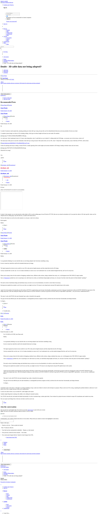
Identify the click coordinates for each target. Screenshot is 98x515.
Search (7, 39)
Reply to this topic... (5, 422)
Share (2, 81)
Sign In (8, 19)
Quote (4, 161)
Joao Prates (5, 78)
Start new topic (6, 99)
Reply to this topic (7, 97)
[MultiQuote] (4, 160)
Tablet (4, 443)
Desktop (5, 442)
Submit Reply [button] (7, 449)
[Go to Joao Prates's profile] (4, 75)
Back (7, 493)
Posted (6, 110)
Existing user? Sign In (8, 5)
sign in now (30, 409)
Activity (5, 36)
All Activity (9, 37)
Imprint (2, 478)
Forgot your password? (11, 21)
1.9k (7, 180)
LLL (2, 316)
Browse (5, 28)
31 (6, 118)
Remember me (9, 17)
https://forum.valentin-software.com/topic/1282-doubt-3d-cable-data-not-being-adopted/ (20, 83)
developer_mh (5, 173)
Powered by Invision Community (8, 482)
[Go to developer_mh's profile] (4, 165)
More (7, 35)
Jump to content (4, 1)
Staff (7, 31)
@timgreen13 (7, 277)
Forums (8, 30)
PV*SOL (12, 79)
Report (7, 121)
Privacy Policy (4, 479)
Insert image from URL (11, 437)
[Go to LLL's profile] (2, 313)
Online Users (9, 32)
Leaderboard (9, 33)
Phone (4, 444)
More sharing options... (6, 94)
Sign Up (5, 23)
